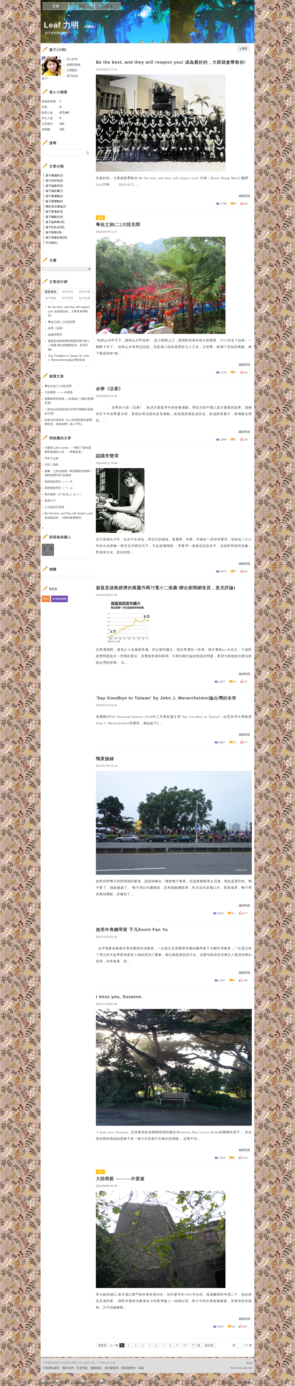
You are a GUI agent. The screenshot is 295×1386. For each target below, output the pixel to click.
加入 (232, 1382)
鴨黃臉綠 (105, 758)
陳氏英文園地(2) (56, 206)
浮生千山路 (51, 458)
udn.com (247, 1367)
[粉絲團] (43, 1381)
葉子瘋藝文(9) (54, 216)
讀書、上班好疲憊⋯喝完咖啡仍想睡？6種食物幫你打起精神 (68, 473)
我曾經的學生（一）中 (58, 481)
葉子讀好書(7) (54, 191)
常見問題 (82, 1368)
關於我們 (68, 1368)
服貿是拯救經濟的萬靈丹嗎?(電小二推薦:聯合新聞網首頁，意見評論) (165, 587)
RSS (46, 598)
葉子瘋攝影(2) (54, 175)
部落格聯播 (59, 598)
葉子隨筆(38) (54, 232)
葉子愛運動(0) (54, 201)
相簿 (81, 6)
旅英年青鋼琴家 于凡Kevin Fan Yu (132, 929)
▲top (249, 1362)
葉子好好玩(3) (54, 180)
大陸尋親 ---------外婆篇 (120, 1178)
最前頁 (102, 1345)
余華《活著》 (109, 388)
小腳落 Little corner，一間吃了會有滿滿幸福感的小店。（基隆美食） (67, 450)
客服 (141, 1368)
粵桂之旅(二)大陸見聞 (118, 224)
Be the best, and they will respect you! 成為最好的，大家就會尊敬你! (171, 62)
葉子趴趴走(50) (55, 227)
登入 (224, 1382)
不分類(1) (51, 242)
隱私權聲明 (128, 1368)
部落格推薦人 (60, 537)
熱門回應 (67, 298)
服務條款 (96, 1368)
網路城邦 (243, 1382)
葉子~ (45, 78)
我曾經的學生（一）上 (58, 487)
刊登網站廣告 (51, 1368)
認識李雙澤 (107, 455)
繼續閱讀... (245, 195)
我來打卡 (50, 500)
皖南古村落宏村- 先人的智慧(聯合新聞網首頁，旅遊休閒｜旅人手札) (68, 422)
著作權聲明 (112, 1368)
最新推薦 (84, 291)
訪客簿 (107, 6)
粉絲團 (50, 1382)
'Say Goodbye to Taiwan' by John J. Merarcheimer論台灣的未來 (166, 698)
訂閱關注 (72, 70)
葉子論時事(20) (55, 222)
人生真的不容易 (54, 507)
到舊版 (89, 26)
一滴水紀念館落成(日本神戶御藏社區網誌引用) (68, 411)
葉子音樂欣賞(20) (56, 237)
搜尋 (87, 153)
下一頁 (196, 1345)
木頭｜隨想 (51, 464)
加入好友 (72, 59)
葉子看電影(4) (54, 211)
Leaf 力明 (61, 25)
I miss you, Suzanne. (119, 996)
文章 (55, 6)
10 (184, 1345)
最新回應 (67, 291)
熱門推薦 (84, 298)
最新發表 (50, 291)
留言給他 (72, 75)
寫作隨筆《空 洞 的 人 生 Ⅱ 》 (63, 494)
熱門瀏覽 (50, 298)
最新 (244, 48)
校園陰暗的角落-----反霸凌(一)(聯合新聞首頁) (69, 401)
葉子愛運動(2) (54, 196)
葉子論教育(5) (54, 185)
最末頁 (209, 1345)
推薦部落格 (74, 64)
